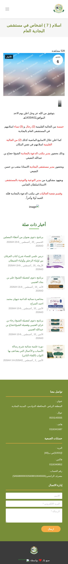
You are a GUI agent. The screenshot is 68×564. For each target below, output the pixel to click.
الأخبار (9, 57)
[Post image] (56, 242)
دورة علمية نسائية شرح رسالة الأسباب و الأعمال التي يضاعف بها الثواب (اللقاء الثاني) (25, 351)
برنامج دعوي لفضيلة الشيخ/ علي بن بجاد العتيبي (25, 279)
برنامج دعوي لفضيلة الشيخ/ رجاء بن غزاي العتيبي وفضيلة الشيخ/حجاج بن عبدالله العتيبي (24, 325)
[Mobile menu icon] (7, 9)
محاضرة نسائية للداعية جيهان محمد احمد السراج (24, 301)
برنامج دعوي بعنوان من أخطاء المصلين (23, 237)
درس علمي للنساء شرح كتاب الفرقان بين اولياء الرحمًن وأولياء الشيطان (23, 258)
